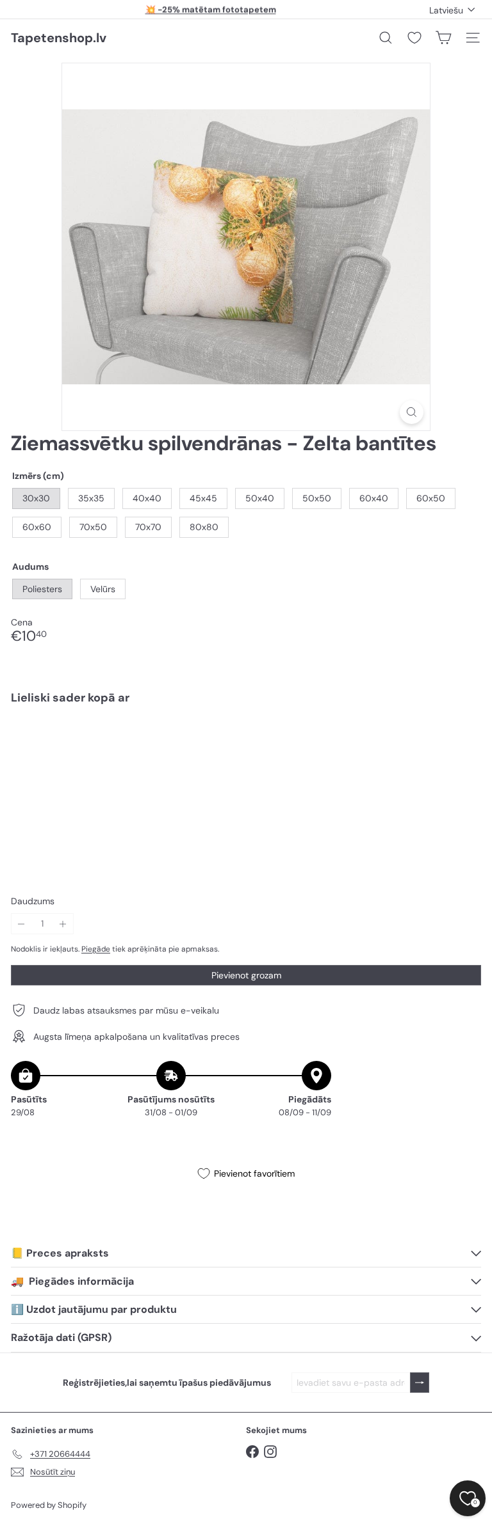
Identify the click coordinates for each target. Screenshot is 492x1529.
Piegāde (95, 949)
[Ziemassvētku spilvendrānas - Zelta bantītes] (246, 758)
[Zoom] (411, 412)
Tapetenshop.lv (58, 37)
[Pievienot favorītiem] (464, 741)
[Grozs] (443, 37)
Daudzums (32, 901)
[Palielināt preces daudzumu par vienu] (63, 923)
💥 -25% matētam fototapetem (210, 9)
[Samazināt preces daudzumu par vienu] (21, 923)
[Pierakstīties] (419, 1382)
